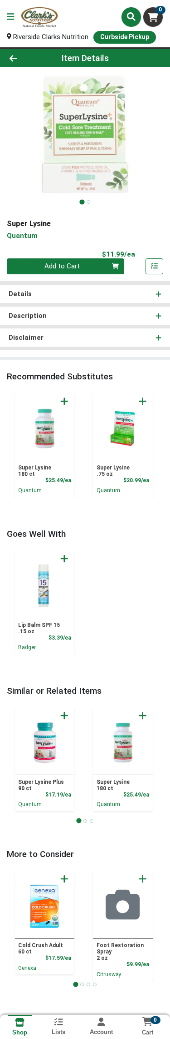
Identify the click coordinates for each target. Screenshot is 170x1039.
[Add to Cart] (64, 401)
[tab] (81, 201)
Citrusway (109, 974)
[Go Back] (26, 58)
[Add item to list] (155, 266)
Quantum (30, 490)
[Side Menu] (10, 17)
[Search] (131, 16)
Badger (27, 647)
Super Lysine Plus (41, 785)
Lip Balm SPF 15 (39, 628)
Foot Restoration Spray (120, 951)
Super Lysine (34, 470)
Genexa (27, 968)
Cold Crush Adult (40, 948)
